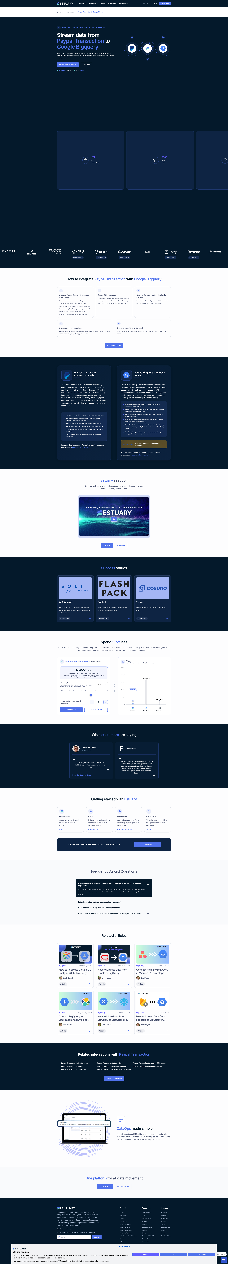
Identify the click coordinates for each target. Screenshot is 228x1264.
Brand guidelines (166, 1236)
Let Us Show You (123, 1186)
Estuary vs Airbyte (125, 1227)
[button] (82, 4)
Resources (123, 3)
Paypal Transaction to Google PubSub (147, 1066)
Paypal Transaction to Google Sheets (111, 1066)
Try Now (107, 545)
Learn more (92, 829)
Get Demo (86, 64)
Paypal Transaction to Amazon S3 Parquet (149, 1063)
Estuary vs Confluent (126, 1230)
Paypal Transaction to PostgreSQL (74, 1063)
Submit (96, 1237)
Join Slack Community (125, 829)
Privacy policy (124, 1246)
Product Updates (147, 1218)
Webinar (144, 1230)
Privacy (163, 1221)
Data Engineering (147, 1227)
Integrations (70, 12)
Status (163, 1230)
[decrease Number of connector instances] (92, 702)
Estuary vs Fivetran (125, 1224)
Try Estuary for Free (114, 345)
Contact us (148, 844)
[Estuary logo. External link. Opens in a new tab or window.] (19, 1248)
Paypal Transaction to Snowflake (109, 1063)
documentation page (80, 447)
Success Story (17, 257)
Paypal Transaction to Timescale (73, 1069)
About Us (164, 1212)
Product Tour (123, 1221)
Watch (148, 829)
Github (144, 1233)
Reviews (122, 1239)
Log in (155, 3)
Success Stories (146, 1239)
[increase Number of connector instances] (105, 702)
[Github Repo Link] (148, 4)
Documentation (146, 1212)
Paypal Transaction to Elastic (72, 1066)
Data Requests (165, 1227)
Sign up (61, 829)
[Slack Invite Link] (144, 4)
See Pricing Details (96, 710)
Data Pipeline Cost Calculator (128, 1236)
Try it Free (165, 3)
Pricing (103, 3)
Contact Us (121, 545)
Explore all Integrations (114, 1078)
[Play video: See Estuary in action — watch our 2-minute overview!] (114, 519)
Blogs (143, 1215)
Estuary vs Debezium (126, 1233)
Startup (163, 1233)
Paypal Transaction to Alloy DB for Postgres (114, 1069)
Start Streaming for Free (67, 64)
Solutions (92, 3)
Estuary (122, 1212)
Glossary (144, 1224)
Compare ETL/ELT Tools (149, 1236)
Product (81, 3)
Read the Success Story (81, 775)
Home (61, 12)
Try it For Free (71, 710)
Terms (163, 1224)
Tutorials (144, 1221)
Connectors (112, 3)
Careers (163, 1215)
